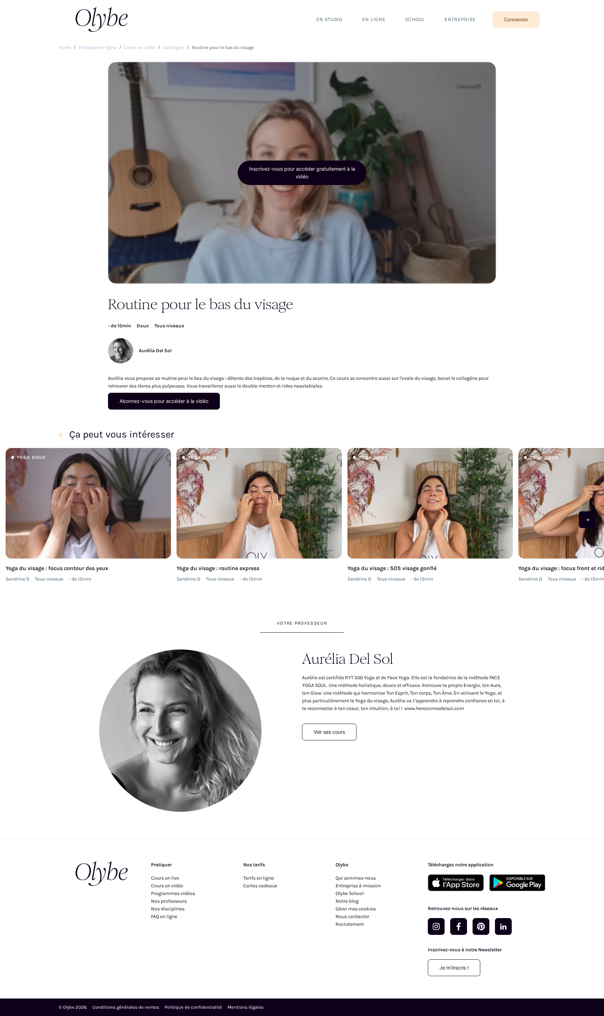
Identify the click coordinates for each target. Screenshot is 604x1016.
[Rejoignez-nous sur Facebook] (458, 926)
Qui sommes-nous (356, 878)
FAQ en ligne (164, 916)
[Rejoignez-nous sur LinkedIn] (503, 926)
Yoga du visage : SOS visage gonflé (392, 568)
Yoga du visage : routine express (218, 568)
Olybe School (350, 893)
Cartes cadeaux (260, 886)
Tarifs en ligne (258, 878)
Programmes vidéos (173, 893)
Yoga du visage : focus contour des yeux (57, 568)
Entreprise (460, 19)
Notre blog (347, 901)
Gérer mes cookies (356, 909)
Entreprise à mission (358, 886)
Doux (143, 326)
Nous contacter (352, 916)
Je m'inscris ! (454, 968)
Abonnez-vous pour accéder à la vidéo (164, 401)
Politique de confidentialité (193, 1007)
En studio (329, 19)
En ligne (374, 19)
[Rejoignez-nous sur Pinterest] (481, 926)
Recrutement (350, 924)
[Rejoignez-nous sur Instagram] (436, 926)
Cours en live (165, 878)
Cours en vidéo (167, 886)
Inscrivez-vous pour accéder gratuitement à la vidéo (302, 172)
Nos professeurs (169, 901)
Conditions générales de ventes (126, 1007)
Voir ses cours (329, 732)
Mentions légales (246, 1007)
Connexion (516, 19)
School (415, 19)
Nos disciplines (168, 909)
